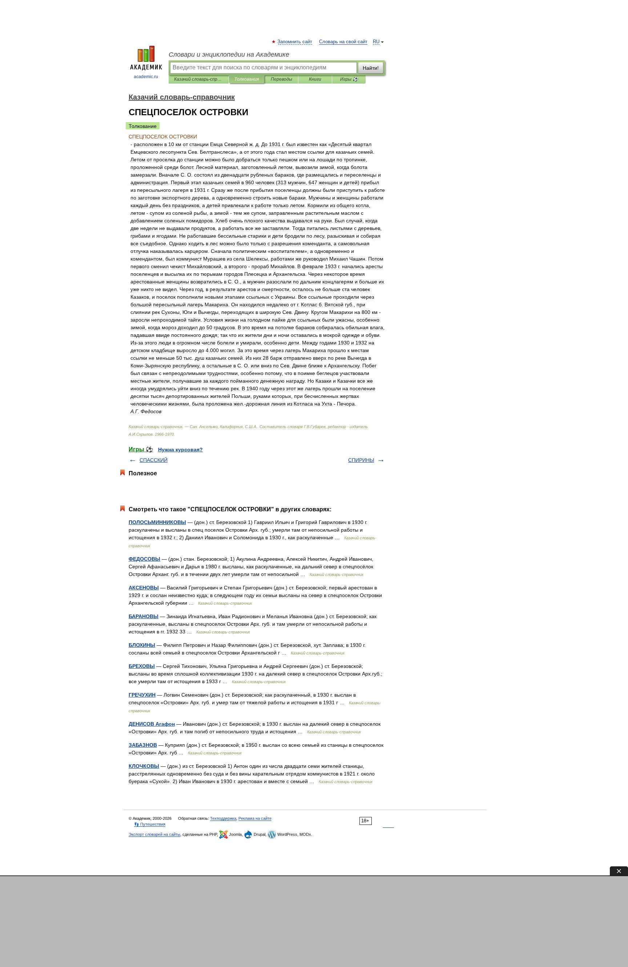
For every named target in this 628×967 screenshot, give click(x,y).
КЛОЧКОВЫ (144, 766)
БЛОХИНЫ (142, 645)
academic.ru (146, 76)
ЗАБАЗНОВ (143, 745)
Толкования (246, 79)
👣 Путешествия (149, 824)
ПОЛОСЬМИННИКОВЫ (157, 522)
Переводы (281, 79)
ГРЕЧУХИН (142, 695)
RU (376, 41)
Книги (315, 79)
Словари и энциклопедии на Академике (229, 54)
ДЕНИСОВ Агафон (152, 724)
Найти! (371, 68)
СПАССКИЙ (154, 460)
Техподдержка (223, 818)
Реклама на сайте (254, 818)
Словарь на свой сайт (343, 41)
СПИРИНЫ (361, 460)
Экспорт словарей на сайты (154, 834)
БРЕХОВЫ (142, 666)
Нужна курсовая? (180, 449)
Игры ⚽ (349, 79)
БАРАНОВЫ (143, 616)
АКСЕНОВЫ (144, 588)
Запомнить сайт (295, 41)
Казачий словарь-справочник (198, 79)
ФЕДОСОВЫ (144, 559)
